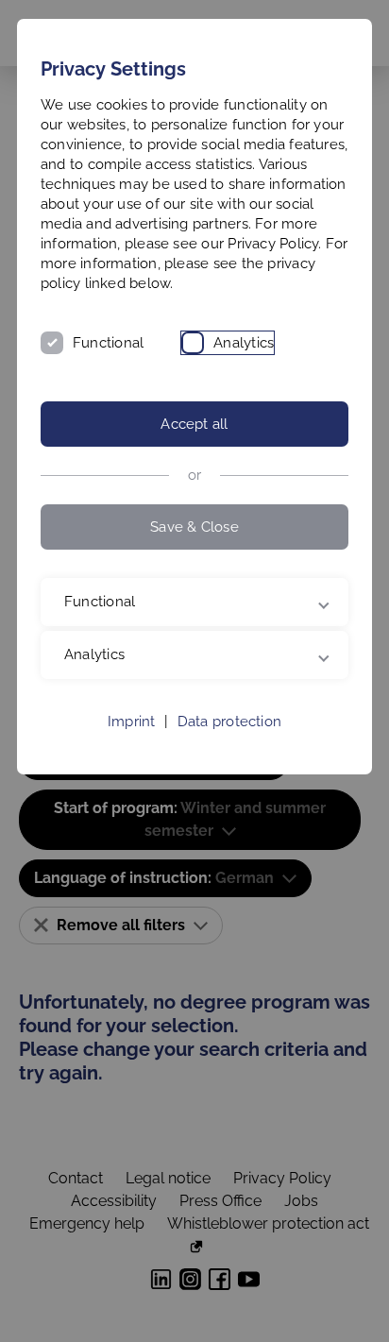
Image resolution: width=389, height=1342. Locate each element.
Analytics (243, 342)
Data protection (229, 741)
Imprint (132, 741)
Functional (108, 342)
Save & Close (194, 526)
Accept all (194, 424)
